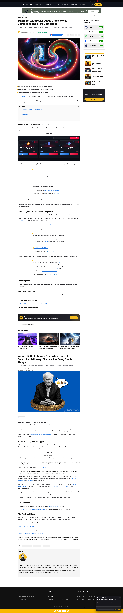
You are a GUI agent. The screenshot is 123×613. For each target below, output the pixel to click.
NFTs (94, 599)
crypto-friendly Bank (54, 506)
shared (47, 458)
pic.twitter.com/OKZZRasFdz (49, 271)
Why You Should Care (27, 117)
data (25, 164)
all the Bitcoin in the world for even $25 (60, 486)
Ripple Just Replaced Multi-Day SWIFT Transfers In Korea (97, 70)
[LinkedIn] (90, 1)
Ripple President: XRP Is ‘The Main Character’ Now (98, 57)
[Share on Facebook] (71, 35)
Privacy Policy (61, 599)
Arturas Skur (29, 31)
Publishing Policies (23, 599)
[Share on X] (68, 35)
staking (77, 128)
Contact (30, 1)
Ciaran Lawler (43, 31)
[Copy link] (79, 35)
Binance (83, 599)
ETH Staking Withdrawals (28, 324)
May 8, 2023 (57, 193)
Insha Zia (21, 368)
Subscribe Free (94, 99)
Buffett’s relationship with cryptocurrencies (40, 434)
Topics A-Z (62, 594)
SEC (86, 594)
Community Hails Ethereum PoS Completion (33, 112)
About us (22, 1)
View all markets (31, 138)
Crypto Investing (37, 546)
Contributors (34, 594)
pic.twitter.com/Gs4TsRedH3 (41, 248)
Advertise (35, 1)
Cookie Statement (52, 599)
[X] (94, 1)
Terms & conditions (52, 601)
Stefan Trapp (53, 31)
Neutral (115, 602)
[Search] (92, 4)
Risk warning (69, 599)
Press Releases (22, 596)
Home (18, 15)
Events (26, 1)
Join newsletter (42, 1)
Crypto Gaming (80, 596)
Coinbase (89, 599)
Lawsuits (91, 594)
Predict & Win (74, 138)
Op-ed (78, 602)
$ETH (57, 235)
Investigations (80, 594)
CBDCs (90, 596)
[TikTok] (85, 1)
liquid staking (47, 224)
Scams (78, 599)
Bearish (108, 602)
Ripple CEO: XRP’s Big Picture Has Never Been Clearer (98, 77)
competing (68, 462)
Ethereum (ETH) (22, 15)
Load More (49, 581)
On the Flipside (26, 114)
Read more (21, 574)
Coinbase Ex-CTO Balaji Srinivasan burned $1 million (32, 509)
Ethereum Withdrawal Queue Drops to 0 (32, 109)
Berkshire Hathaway (27, 546)
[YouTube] (89, 1)
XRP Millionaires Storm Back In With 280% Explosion (97, 63)
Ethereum (22, 96)
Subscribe (99, 4)
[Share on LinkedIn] (73, 35)
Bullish (101, 602)
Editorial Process (31, 596)
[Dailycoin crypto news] (26, 4)
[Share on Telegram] (76, 35)
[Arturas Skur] (19, 31)
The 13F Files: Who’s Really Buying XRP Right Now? (97, 83)
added (44, 467)
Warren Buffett (46, 546)
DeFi (87, 596)
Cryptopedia (56, 594)
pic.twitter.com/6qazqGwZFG (51, 190)
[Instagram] (92, 1)
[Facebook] (87, 1)
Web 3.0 (96, 594)
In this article (22, 106)
